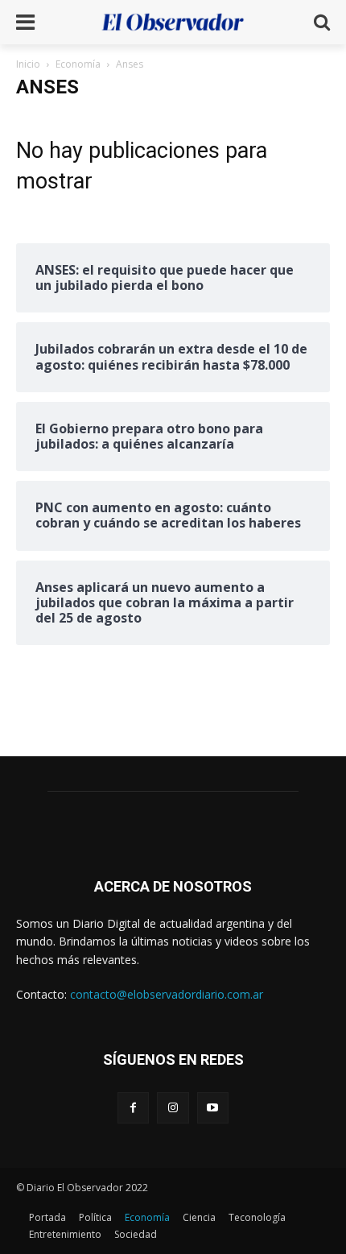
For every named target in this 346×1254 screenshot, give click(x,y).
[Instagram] (172, 1108)
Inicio (28, 64)
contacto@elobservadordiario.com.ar (166, 994)
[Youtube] (213, 1108)
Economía (78, 64)
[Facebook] (133, 1108)
